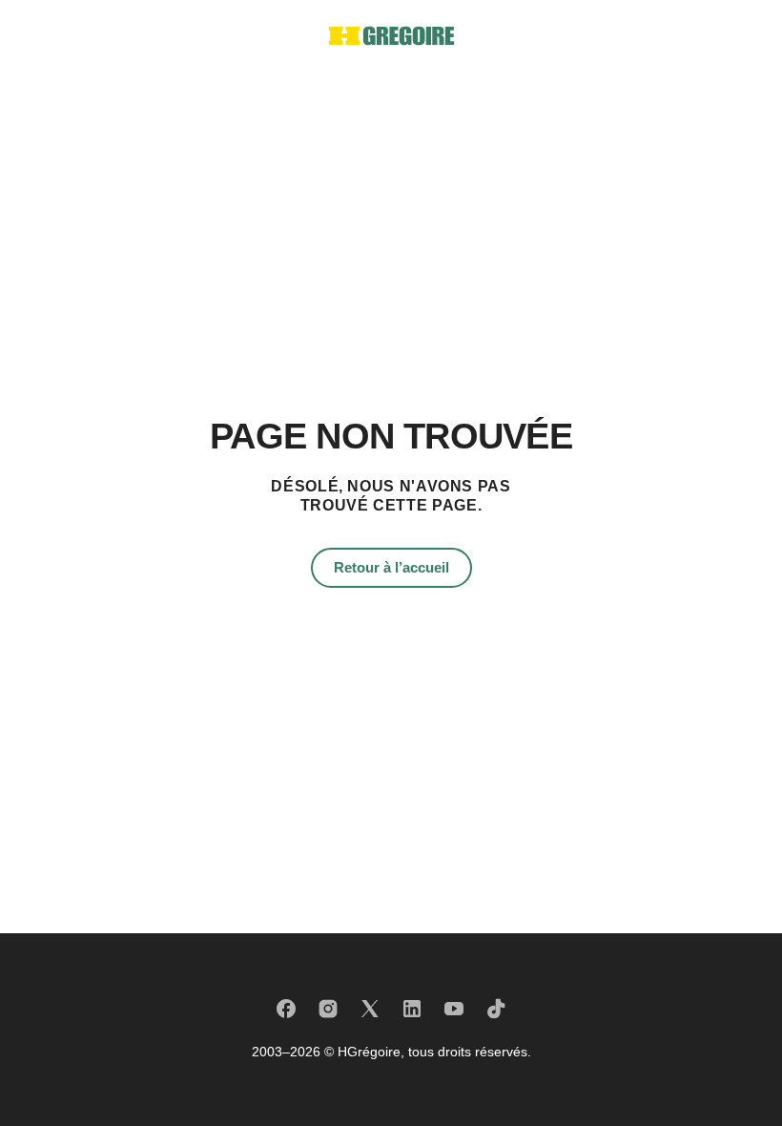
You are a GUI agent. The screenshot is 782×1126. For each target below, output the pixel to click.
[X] (370, 1008)
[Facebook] (286, 1008)
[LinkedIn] (412, 1008)
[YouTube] (453, 1008)
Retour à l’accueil (391, 567)
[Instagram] (328, 1008)
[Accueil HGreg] (391, 36)
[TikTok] (495, 1008)
